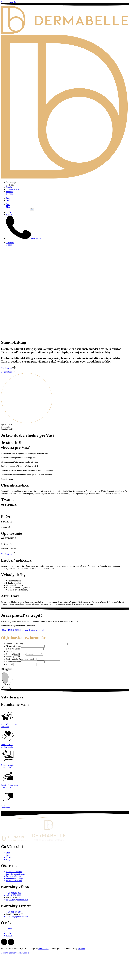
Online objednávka (8, 2)
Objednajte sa (6, 368)
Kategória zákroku (13, 662)
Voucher (9, 192)
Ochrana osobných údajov (11, 953)
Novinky (9, 194)
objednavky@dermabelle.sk (33, 630)
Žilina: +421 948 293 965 (11, 630)
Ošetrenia (10, 243)
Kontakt (9, 214)
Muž (8, 200)
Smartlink (81, 948)
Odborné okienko (13, 189)
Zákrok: (9, 644)
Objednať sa (36, 238)
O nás (8, 212)
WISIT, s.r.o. (43, 948)
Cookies (25, 953)
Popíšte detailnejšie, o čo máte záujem (21, 659)
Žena (8, 198)
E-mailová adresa (13, 649)
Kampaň (9, 664)
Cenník (9, 187)
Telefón (9, 651)
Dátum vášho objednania (16, 654)
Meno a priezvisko (13, 646)
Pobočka (9, 656)
